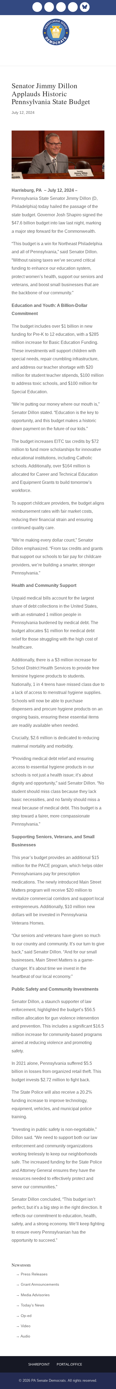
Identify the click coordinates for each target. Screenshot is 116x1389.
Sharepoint (39, 1364)
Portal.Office (69, 1364)
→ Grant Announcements (37, 1284)
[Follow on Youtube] (73, 7)
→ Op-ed (24, 1315)
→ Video (23, 1326)
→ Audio (23, 1336)
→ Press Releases (31, 1274)
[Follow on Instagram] (61, 7)
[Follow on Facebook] (37, 7)
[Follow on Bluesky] (85, 7)
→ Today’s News (30, 1305)
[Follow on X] (49, 7)
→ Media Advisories (33, 1295)
